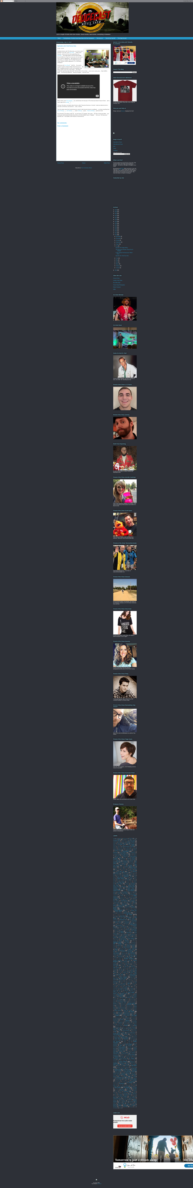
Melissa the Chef (120, 1000)
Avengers (115, 858)
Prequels (124, 1028)
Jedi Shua (131, 956)
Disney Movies (118, 910)
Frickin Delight (134, 930)
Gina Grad (123, 936)
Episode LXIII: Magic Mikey (122, 247)
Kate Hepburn (130, 973)
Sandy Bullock (122, 1047)
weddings (125, 1099)
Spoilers (127, 1063)
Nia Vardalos (127, 1015)
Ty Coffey (114, 1093)
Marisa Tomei (124, 993)
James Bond (116, 954)
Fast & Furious (130, 926)
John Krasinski (132, 967)
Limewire (114, 985)
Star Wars (134, 1065)
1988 (117, 838)
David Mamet (121, 901)
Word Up (115, 1105)
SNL (118, 1059)
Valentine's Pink (127, 1094)
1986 (114, 838)
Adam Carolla (115, 844)
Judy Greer (131, 971)
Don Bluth (135, 913)
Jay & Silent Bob (118, 956)
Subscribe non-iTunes (118, 144)
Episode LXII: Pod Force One (66, 46)
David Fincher (115, 901)
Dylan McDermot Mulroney (119, 917)
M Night (131, 988)
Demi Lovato (124, 904)
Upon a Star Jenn (133, 1093)
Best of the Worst (122, 864)
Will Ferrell (125, 1101)
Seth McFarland (133, 1053)
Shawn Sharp (132, 1054)
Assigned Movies (125, 855)
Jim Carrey (131, 961)
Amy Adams (125, 851)
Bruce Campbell (119, 875)
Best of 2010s (130, 863)
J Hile (135, 951)
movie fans (129, 1009)
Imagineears (134, 948)
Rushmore (115, 1044)
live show (126, 985)
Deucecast (129, 905)
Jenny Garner (128, 960)
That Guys (123, 1080)
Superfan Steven (116, 1074)
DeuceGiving (119, 906)
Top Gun (116, 1090)
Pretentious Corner (131, 1028)
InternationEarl (130, 950)
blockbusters (123, 869)
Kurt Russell (115, 981)
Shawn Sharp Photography (119, 284)
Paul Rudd (134, 1021)
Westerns (129, 1100)
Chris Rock (123, 885)
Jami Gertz (115, 955)
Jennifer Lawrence (117, 960)
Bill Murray (127, 866)
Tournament (129, 1090)
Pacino (115, 1021)
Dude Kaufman (130, 916)
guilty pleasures (123, 939)
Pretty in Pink (116, 1029)
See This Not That (124, 1053)
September (118, 242)
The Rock (121, 1083)
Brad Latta (129, 871)
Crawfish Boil (122, 897)
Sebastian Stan (116, 1053)
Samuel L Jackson (122, 1046)
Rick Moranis (116, 1036)
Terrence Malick (133, 1079)
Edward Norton (131, 918)
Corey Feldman (126, 894)
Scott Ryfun (116, 1052)
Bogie (132, 869)
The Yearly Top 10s (122, 38)
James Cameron (124, 954)
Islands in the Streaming (127, 951)
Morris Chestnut (129, 1008)
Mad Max (126, 990)
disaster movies (128, 907)
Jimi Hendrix (69, 110)
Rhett (120, 1035)
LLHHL (118, 986)
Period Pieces (119, 1024)
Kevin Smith (123, 978)
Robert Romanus (134, 1037)
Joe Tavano (116, 965)
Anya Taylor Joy (124, 854)
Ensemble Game (134, 922)
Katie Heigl (120, 974)
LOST (134, 986)
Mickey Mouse (123, 1004)
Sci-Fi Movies (129, 1050)
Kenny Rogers (132, 975)
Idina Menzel (122, 948)
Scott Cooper (133, 1051)
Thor (134, 1085)
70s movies (115, 839)
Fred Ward (127, 930)
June (117, 258)
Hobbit (124, 945)
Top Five (135, 1088)
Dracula (114, 916)
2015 (116, 229)
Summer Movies (116, 1073)
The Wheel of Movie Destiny (125, 1085)
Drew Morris (122, 916)
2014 (116, 230)
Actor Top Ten (132, 843)
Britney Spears (116, 873)
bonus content (125, 870)
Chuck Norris (123, 889)
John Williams (127, 970)
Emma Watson (126, 922)
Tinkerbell (131, 1086)
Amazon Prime (118, 850)
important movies (123, 949)
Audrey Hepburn (133, 856)
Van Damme (115, 1096)
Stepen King (128, 1068)
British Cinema (133, 872)
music (114, 1012)
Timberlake (115, 1086)
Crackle (121, 895)
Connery (120, 894)
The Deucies (132, 1081)
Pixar (135, 1025)
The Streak (129, 1083)
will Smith (131, 1101)
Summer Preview (125, 1073)
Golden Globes (121, 937)
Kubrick (134, 980)
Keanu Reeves (133, 974)
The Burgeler (134, 1080)
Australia (133, 857)
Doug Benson (122, 914)
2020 (116, 219)
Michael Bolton (123, 1002)
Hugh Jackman (126, 947)
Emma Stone (118, 922)
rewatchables (115, 1035)
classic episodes (131, 889)
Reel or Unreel (121, 1032)
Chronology (115, 889)
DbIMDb (135, 901)
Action (114, 843)
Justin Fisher (117, 973)
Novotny (122, 1019)
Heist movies (133, 943)
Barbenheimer (122, 859)
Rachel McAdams (126, 1030)
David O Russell (129, 901)
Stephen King (117, 1069)
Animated (115, 852)
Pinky (125, 1025)
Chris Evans (121, 884)
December (118, 236)
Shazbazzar (115, 1056)
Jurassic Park (125, 972)
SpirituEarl (122, 1063)
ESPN (131, 923)
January (118, 267)
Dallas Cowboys (127, 899)
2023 (116, 213)
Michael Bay (115, 1002)
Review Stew (132, 1034)
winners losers (129, 1103)
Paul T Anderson (118, 1023)
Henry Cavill (122, 944)
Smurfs (114, 1059)
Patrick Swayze (127, 1021)
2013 (116, 232)
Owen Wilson (134, 1020)
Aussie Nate (118, 857)
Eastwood (127, 917)
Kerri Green (115, 977)
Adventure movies (116, 845)
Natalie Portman (126, 1014)
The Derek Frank (125, 1081)
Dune (135, 916)
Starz (114, 1068)
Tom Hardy (134, 1087)
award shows (123, 858)
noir (122, 1018)
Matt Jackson (117, 997)
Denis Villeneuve (133, 904)
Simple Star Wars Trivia (130, 1057)
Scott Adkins (120, 1051)
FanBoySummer (133, 924)
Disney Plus (134, 910)
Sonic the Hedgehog (124, 1059)
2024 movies (125, 838)
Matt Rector (129, 997)
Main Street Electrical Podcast (129, 991)
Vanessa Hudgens (123, 1096)
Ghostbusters (132, 934)
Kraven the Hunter (128, 980)
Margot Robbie (131, 992)
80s (119, 839)
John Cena (126, 966)
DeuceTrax (127, 906)
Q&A (130, 1029)
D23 (132, 898)
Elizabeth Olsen (123, 919)
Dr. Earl (129, 914)
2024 (116, 211)
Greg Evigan (116, 938)
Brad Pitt (135, 871)
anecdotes (133, 851)
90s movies (128, 839)
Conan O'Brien (132, 893)
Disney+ (125, 911)
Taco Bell (120, 1076)
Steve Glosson (126, 1069)
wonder (67, 102)
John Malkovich (123, 968)
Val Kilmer (120, 1094)
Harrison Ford (117, 942)
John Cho (133, 966)
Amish (120, 851)
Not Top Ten (115, 1019)
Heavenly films (126, 943)
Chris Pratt (115, 885)
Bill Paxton (133, 866)
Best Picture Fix (130, 864)
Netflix (117, 1015)
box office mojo (121, 871)
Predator (119, 1028)
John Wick (120, 970)
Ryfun (121, 1045)
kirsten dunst (133, 979)
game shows (116, 932)
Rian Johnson (126, 1035)
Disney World (118, 911)
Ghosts (114, 936)
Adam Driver (123, 844)
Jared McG (127, 955)
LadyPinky (119, 983)
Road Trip (135, 1036)
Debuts (119, 904)
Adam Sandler (131, 844)
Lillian (129, 984)
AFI (122, 845)
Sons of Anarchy (132, 1059)
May (117, 260)
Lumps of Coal (123, 989)
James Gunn (132, 954)
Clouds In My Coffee (117, 280)
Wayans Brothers (116, 1099)
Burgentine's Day (128, 876)
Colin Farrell (131, 892)
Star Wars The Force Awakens (122, 1067)
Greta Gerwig (123, 938)
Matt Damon (134, 996)
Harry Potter (126, 942)
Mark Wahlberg (120, 994)
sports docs (133, 1063)
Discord (133, 907)
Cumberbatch (116, 898)
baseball (133, 859)
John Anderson (124, 965)
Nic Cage (134, 1015)
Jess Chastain (124, 961)
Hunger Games (116, 948)
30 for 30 (131, 838)
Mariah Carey (116, 993)
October (118, 240)
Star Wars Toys (132, 1067)
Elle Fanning (132, 919)
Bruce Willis (126, 875)
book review (132, 870)
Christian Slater (116, 886)
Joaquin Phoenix (121, 964)
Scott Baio (127, 1051)
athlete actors (118, 856)
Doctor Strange (119, 913)
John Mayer (130, 968)
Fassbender (124, 926)
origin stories (128, 1019)
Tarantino (126, 1076)
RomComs (126, 1039)
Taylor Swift (132, 1076)
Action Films (119, 843)
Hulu (134, 947)
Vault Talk (131, 1096)
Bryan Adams (133, 875)
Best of (124, 863)
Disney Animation (123, 909)
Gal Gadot (121, 931)
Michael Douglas (132, 1002)
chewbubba (127, 883)
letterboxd (116, 984)
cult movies (133, 897)
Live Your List (131, 985)
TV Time (129, 1092)
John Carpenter (120, 966)
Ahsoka (114, 846)
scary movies (122, 1050)
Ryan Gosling (121, 1044)
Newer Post (60, 163)
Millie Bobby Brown (130, 1005)
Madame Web (132, 990)
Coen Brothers (124, 892)
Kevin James (116, 978)
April (117, 262)
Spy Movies (131, 1064)
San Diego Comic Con (131, 1046)
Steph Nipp (134, 1068)
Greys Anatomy (131, 938)
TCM (114, 1077)
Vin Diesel (124, 1097)
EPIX (123, 923)
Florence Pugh (132, 927)
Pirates (131, 1025)
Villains (119, 1097)
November (118, 238)
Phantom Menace (133, 1024)
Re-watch (120, 1031)
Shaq (120, 1054)
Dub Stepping (69, 100)
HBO (114, 943)
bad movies (115, 859)
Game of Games (134, 931)
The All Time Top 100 (110, 38)
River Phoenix (129, 1036)
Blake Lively (117, 869)
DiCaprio (115, 907)
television (129, 1077)
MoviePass (126, 1011)
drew (118, 916)
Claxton (124, 890)
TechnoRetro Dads (120, 1077)
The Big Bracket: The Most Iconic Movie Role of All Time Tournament (78, 38)
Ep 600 (115, 923)
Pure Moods (67, 65)
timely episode (120, 1086)
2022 (116, 215)
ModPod (118, 1006)
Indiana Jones (131, 949)
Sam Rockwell (128, 1045)
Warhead (59, 55)
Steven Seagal (118, 1070)
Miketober (129, 1004)
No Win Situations (116, 1018)
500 (135, 838)
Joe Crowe (134, 964)
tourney (135, 1090)
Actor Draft (126, 843)
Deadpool (115, 904)
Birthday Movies (133, 868)
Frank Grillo (117, 930)
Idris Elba (128, 948)
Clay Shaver (130, 890)
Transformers (126, 1091)
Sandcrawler (115, 1047)
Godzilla (115, 937)
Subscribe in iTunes (117, 142)
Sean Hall (124, 1052)
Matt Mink (123, 997)
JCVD (125, 956)
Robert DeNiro (125, 1037)
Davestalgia (132, 900)
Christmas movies (117, 888)
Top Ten (122, 1090)
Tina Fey (126, 1086)
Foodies (124, 929)
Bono (120, 870)
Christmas (123, 886)
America (115, 851)
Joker (115, 971)
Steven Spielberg (127, 1070)
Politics (114, 1028)
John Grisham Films (124, 967)
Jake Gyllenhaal (131, 952)
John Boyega (130, 965)
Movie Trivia (120, 1011)
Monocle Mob (123, 1006)
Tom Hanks (126, 1087)
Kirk (128, 979)
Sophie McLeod (122, 1060)
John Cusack (116, 967)
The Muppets (130, 1082)
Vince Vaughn (132, 1097)
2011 (116, 270)
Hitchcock (119, 945)
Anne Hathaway (132, 852)
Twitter (114, 148)
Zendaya (131, 1106)
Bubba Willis (119, 876)
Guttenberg (131, 939)
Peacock (125, 1023)
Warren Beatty (133, 1098)
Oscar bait (133, 1019)
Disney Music (127, 910)
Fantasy (118, 926)
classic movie (117, 890)
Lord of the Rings (126, 986)
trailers (120, 1091)
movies (132, 1011)
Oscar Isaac (115, 1020)
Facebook (115, 150)
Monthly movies (130, 1006)
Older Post (107, 163)
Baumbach (125, 860)
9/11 (123, 839)
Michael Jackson (124, 1003)
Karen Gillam (123, 973)
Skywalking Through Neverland (120, 1058)
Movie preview (118, 1010)
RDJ (115, 1031)
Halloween (127, 940)
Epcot (120, 923)
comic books (125, 893)
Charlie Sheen (121, 882)
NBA (133, 1014)
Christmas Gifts (131, 886)
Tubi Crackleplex (124, 1092)
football (128, 929)
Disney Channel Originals (132, 909)
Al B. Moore (99, 1183)
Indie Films (115, 950)
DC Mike (129, 903)
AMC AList (135, 850)
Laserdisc (124, 983)
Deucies (133, 906)
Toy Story (116, 1091)
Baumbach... (131, 860)
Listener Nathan (120, 985)
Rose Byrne (131, 1040)
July (117, 246)
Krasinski (121, 980)
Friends (116, 931)
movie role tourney (128, 1010)
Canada (127, 877)
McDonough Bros (116, 999)
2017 (116, 225)
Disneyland (131, 911)
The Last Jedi (115, 1082)
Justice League (133, 972)
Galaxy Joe (127, 931)
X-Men (124, 1105)
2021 (116, 217)
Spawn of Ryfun (123, 1061)
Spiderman (132, 1061)
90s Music (133, 839)
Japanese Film (121, 955)
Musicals (120, 1012)
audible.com (125, 856)
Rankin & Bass (134, 1030)
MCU (122, 999)
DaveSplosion (124, 900)
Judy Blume (125, 971)
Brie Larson (125, 872)
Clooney (114, 892)
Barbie (128, 859)
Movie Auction (118, 1009)
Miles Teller (118, 1005)
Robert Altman (117, 1037)
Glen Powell (129, 936)
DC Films (124, 903)
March (117, 263)
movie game (134, 1009)
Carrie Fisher (126, 879)
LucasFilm (125, 987)
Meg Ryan (127, 999)
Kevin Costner (123, 977)
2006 (121, 838)
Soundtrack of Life (131, 1060)
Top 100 (128, 1088)
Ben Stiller (120, 863)
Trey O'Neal (133, 1091)
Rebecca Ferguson (127, 1031)
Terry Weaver (117, 1080)
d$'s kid (129, 898)
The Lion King (122, 1082)
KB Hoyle (127, 974)
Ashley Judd (117, 855)
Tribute (114, 1092)
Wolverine (120, 1104)
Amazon (123, 111)
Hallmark (120, 940)
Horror (133, 945)
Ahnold (132, 845)
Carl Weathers (119, 879)
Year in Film (130, 1105)
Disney (115, 909)
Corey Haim (132, 894)
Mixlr (114, 146)
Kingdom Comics (121, 979)
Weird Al (130, 1099)
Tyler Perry (120, 1093)
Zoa (134, 1106)
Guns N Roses (60, 110)
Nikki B (123, 1016)
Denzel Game (122, 905)
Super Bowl (133, 1073)
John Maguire (115, 968)
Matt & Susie (127, 996)
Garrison (122, 932)
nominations (126, 1018)
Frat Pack (122, 930)
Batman (118, 861)
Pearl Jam (131, 1023)
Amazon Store (116, 278)
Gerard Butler (125, 934)
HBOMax (120, 943)
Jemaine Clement (121, 957)
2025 (116, 209)
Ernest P (127, 923)
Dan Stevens (116, 900)
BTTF (114, 876)
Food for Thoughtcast (117, 929)
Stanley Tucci (120, 1065)
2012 (116, 234)
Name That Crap (117, 1014)
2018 (116, 223)
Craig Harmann (128, 895)
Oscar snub (122, 1020)
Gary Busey (129, 932)
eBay (132, 917)
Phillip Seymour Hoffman (118, 1025)
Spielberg (115, 1063)
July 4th (119, 972)
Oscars (127, 1020)
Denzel (114, 905)
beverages (130, 865)
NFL (122, 1015)
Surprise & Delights (131, 1074)
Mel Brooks (132, 999)
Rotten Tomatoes (117, 287)
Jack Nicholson (116, 952)
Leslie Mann (134, 983)
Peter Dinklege (126, 1024)
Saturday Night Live (122, 1048)
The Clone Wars (117, 1081)
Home (59, 38)
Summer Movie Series (130, 1071)
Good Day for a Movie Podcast (131, 937)
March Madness (123, 992)
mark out (131, 993)
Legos (128, 983)
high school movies (131, 944)
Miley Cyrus (123, 1005)
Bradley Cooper (118, 872)
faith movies (126, 924)
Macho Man (120, 990)
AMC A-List (129, 850)
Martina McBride (90, 110)
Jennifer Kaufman (129, 958)
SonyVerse (115, 1060)
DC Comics (117, 903)
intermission (122, 950)
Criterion (127, 897)
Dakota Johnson (120, 899)
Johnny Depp (134, 970)
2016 (116, 227)
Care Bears (129, 878)
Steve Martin (134, 1069)
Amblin (124, 850)
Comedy (118, 893)
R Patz (119, 1030)
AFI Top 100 (127, 845)
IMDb (114, 289)
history (114, 945)
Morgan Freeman (121, 1008)
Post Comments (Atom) (86, 167)
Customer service (123, 898)
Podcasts (133, 1026)
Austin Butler (126, 857)
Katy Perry (71, 52)
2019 (116, 221)
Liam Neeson (123, 984)
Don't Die (116, 914)
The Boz (128, 1080)
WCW (122, 1099)
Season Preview (131, 1052)
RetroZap (125, 1034)
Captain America (120, 878)
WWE (120, 1105)
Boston (114, 871)
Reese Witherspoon (131, 1032)
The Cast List (100, 38)
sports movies (116, 1064)
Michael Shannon (116, 1004)
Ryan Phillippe (129, 1044)
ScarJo (129, 1048)
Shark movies (125, 1054)
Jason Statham (134, 955)
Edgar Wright (122, 918)
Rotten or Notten (127, 1041)
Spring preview (124, 1064)
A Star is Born (132, 840)
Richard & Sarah (134, 1035)
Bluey (128, 869)
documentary (127, 913)
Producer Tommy (125, 1029)
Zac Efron (125, 1106)
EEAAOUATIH (115, 919)
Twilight (134, 1092)
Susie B (119, 1075)
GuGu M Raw (115, 939)
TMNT (136, 1086)
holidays (128, 945)
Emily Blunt (134, 921)
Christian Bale (131, 885)
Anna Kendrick (123, 852)
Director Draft (121, 907)
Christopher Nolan (130, 888)
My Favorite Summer (129, 1012)
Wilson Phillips (121, 1103)
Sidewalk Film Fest (119, 1057)
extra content (119, 924)
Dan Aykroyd (133, 899)
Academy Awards (131, 842)
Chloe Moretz (115, 884)
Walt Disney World (126, 1098)
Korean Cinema (116, 980)
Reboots (133, 1031)
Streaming (134, 1070)
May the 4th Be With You (123, 998)
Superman (123, 1074)
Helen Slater (115, 944)
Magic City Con (117, 991)
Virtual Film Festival (117, 1098)
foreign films (134, 929)
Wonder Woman (126, 1104)
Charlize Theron (129, 882)
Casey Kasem (133, 879)
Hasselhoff (133, 942)
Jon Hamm (120, 971)
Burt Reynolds (121, 877)
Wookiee (133, 1104)
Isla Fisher (118, 951)
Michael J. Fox (116, 1003)
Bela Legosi (131, 862)
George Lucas (117, 934)
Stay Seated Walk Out (121, 1068)
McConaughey (132, 998)
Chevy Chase (119, 883)
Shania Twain (115, 1054)
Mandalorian (115, 992)
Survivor (114, 1075)
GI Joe (118, 936)
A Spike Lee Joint (125, 840)
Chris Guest (127, 884)
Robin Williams (118, 1038)
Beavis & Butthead (124, 862)
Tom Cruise (117, 1087)
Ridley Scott (122, 1036)
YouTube (120, 1106)
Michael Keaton (131, 1003)
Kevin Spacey (131, 978)
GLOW (134, 936)
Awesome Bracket (131, 858)
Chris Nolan (132, 884)
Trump (118, 1092)
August (117, 244)
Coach (119, 892)
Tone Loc (123, 1088)
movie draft (124, 1009)
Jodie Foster (127, 964)
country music (115, 895)
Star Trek (127, 1065)
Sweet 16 (130, 1075)
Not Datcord (133, 1018)
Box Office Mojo (116, 282)
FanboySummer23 (119, 925)
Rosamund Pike (116, 1040)
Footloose (80, 110)
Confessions (115, 894)
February (118, 265)
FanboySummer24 (128, 925)
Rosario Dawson (124, 1040)
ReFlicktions (116, 1034)
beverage (124, 865)
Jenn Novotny (134, 957)
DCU (134, 903)
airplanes (119, 846)
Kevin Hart (133, 977)
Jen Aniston (127, 957)
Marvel (121, 996)
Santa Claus (130, 1047)
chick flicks (133, 883)
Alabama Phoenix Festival (127, 846)
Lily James (133, 984)
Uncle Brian (125, 1093)
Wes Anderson (122, 1100)
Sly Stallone (131, 1058)
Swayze (124, 1075)
